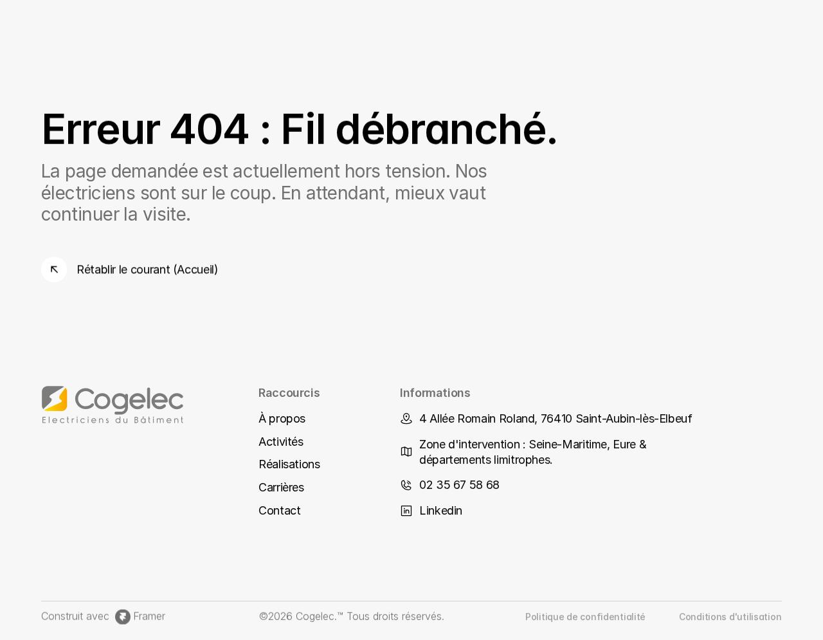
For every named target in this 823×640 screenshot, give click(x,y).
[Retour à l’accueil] (136, 404)
